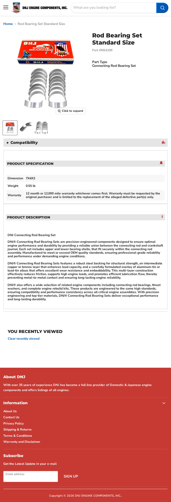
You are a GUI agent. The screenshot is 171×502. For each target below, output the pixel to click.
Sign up (71, 476)
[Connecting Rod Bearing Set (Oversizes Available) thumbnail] (10, 128)
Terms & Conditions (17, 436)
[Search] (162, 8)
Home (8, 24)
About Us (10, 411)
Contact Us (11, 417)
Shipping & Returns (17, 429)
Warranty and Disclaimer (21, 442)
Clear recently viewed (23, 339)
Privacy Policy (13, 423)
